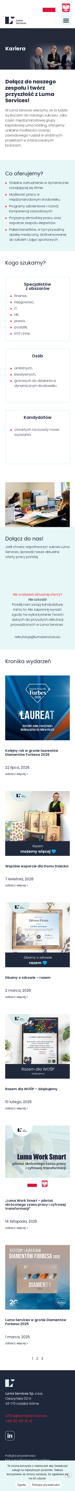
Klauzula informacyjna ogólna (27, 1460)
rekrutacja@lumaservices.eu (37, 637)
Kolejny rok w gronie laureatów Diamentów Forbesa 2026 (31, 752)
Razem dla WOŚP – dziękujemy (31, 1089)
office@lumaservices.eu (26, 1415)
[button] (66, 20)
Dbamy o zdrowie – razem (27, 977)
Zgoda (21, 1484)
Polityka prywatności (20, 1456)
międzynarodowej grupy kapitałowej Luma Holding (30, 123)
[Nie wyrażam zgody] (68, 1475)
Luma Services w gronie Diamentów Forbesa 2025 (35, 1322)
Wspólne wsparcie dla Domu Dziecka (36, 866)
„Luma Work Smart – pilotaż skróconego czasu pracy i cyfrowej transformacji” (35, 1204)
